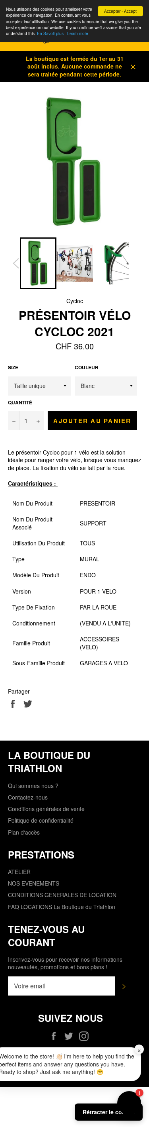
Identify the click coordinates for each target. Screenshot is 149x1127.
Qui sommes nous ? (33, 786)
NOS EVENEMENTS (33, 883)
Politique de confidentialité (41, 820)
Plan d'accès (24, 832)
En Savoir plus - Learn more (62, 33)
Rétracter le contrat (109, 1112)
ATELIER (19, 872)
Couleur (87, 368)
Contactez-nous (28, 797)
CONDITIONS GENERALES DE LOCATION (62, 895)
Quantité (20, 403)
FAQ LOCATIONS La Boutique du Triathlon (61, 907)
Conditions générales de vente (46, 809)
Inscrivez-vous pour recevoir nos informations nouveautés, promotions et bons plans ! (65, 963)
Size (13, 368)
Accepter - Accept (120, 11)
